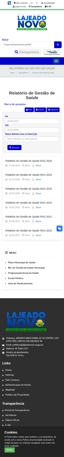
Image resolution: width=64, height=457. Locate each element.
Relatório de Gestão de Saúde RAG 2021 (28, 216)
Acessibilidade (49, 3)
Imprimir (54, 110)
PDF (30, 110)
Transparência (29, 52)
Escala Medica (15, 278)
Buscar (5, 40)
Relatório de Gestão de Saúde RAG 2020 (28, 230)
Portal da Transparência (17, 410)
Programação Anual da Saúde (23, 273)
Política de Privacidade (17, 395)
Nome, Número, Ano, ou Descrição (21, 134)
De (6, 116)
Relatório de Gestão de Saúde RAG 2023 (28, 188)
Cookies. (11, 432)
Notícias (9, 375)
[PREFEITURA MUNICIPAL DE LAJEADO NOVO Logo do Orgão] (32, 22)
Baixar (38, 166)
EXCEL (40, 110)
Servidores (10, 415)
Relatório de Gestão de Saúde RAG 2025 (28, 160)
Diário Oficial (12, 420)
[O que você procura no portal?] (58, 44)
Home (12, 73)
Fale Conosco (12, 380)
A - (37, 3)
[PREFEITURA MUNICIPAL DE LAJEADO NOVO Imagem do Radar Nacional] (52, 52)
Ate (6, 125)
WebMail (10, 390)
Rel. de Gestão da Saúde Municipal (26, 268)
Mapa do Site (20, 6)
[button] (9, 3)
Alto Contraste (22, 3)
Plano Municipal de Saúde (21, 262)
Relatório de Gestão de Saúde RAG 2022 (28, 202)
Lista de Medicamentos (20, 283)
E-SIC (8, 425)
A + (32, 3)
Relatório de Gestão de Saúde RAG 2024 (28, 174)
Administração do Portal (18, 385)
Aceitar (9, 450)
